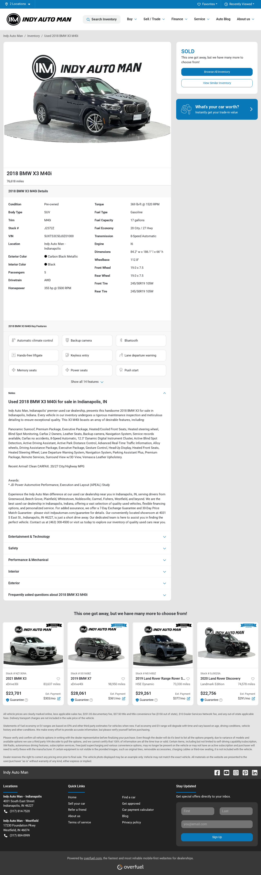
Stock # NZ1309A (16, 673)
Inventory (33, 36)
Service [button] (199, 19)
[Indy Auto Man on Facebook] (215, 772)
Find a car (128, 797)
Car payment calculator (138, 810)
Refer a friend (77, 810)
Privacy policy (131, 822)
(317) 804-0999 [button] (20, 835)
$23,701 (14, 693)
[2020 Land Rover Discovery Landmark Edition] (227, 645)
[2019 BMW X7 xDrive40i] (98, 645)
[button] (19, 4)
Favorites (208, 4)
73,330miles (181, 684)
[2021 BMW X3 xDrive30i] (33, 645)
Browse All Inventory (217, 71)
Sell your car (76, 803)
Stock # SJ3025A (210, 673)
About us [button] (243, 19)
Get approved (131, 803)
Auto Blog (223, 19)
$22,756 (208, 693)
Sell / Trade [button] (152, 19)
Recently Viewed (240, 4)
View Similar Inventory (217, 83)
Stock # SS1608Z (81, 673)
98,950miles (116, 684)
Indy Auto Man (13, 36)
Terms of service (79, 822)
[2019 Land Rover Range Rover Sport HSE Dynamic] (163, 645)
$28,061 (78, 693)
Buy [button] (130, 19)
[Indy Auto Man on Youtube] (225, 772)
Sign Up (217, 837)
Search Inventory (104, 19)
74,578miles (246, 684)
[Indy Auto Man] (39, 19)
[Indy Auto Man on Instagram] (234, 772)
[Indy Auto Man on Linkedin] (253, 772)
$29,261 (143, 693)
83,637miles (52, 684)
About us (74, 816)
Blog (125, 816)
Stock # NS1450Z (146, 673)
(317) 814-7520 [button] (20, 811)
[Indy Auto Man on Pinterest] (243, 772)
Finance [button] (177, 19)
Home (72, 797)
